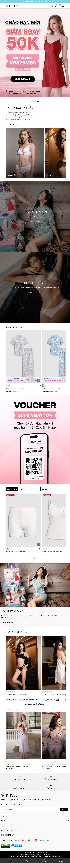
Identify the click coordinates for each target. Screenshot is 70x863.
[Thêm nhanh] (38, 380)
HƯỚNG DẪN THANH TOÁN (9, 825)
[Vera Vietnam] (9, 795)
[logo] (12, 5)
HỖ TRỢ (3, 821)
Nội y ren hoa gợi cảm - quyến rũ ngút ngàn (16, 694)
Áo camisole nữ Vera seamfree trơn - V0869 (52, 551)
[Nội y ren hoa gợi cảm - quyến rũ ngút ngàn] (23, 663)
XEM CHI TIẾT (9, 769)
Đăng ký (64, 809)
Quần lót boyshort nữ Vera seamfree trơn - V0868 (18, 551)
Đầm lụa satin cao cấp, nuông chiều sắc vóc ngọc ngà (54, 694)
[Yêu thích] (40, 385)
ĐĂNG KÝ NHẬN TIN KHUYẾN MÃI (14, 805)
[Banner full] (35, 439)
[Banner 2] (35, 52)
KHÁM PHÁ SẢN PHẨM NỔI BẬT (34, 704)
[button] (31, 101)
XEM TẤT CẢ (34, 558)
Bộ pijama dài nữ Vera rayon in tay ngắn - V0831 (17, 388)
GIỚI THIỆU (4, 816)
